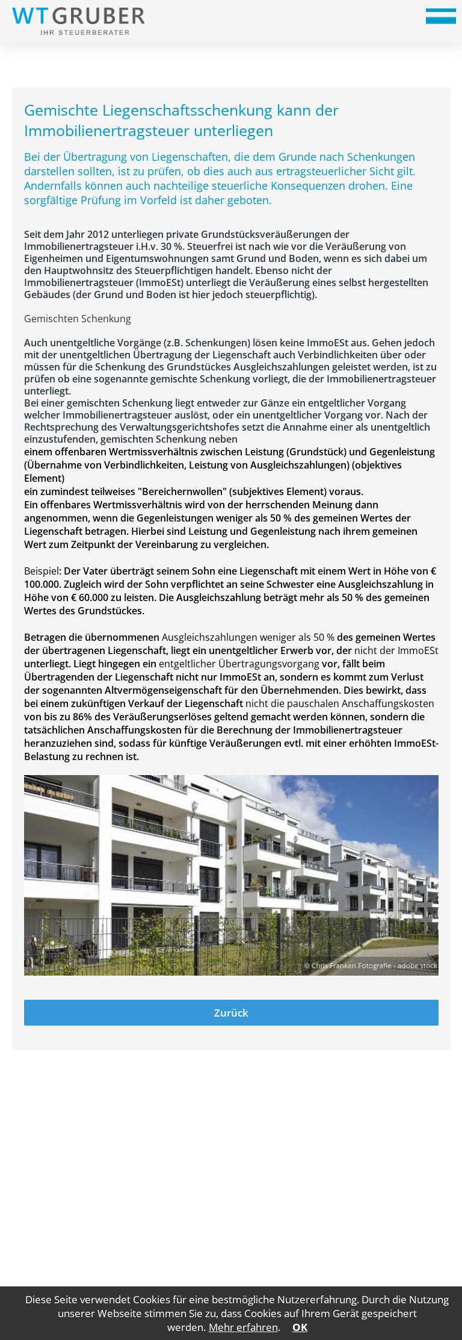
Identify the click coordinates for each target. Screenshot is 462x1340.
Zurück (231, 1013)
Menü (441, 20)
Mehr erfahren (243, 1327)
